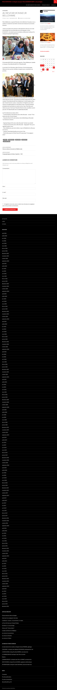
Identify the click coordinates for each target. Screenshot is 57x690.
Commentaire (6, 168)
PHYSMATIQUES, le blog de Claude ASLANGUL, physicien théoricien (17, 664)
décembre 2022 (5, 341)
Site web (5, 198)
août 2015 (4, 558)
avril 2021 (4, 389)
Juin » (53, 71)
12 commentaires (50, 47)
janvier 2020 (5, 424)
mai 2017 (4, 505)
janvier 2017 (5, 515)
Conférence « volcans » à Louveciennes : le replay (12, 620)
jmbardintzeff (14, 18)
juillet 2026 (4, 235)
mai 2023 (4, 329)
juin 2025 (4, 268)
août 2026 (4, 233)
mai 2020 (4, 417)
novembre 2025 (5, 256)
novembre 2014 (5, 581)
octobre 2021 (5, 374)
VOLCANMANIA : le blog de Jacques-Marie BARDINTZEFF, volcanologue (22, 1)
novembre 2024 (5, 286)
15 (43, 65)
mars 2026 (4, 245)
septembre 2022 (5, 349)
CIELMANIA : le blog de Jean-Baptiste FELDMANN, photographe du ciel (17, 649)
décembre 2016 (5, 518)
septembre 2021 (5, 377)
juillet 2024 (4, 296)
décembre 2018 (5, 457)
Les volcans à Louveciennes (8, 633)
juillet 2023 (4, 324)
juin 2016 (4, 533)
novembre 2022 (5, 344)
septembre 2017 (5, 495)
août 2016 (4, 528)
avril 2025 (4, 273)
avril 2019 (4, 447)
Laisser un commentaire (24, 18)
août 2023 (4, 321)
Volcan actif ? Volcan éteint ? (8, 628)
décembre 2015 (5, 548)
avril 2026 (4, 243)
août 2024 (4, 293)
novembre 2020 (5, 402)
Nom (4, 186)
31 (47, 69)
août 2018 (4, 467)
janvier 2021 (5, 397)
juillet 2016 (4, 530)
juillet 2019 (4, 440)
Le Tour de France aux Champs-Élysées (10, 623)
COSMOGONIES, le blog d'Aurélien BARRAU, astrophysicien (15, 651)
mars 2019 (4, 450)
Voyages (4, 224)
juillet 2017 (4, 500)
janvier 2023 (5, 339)
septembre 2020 (5, 407)
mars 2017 (4, 510)
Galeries (45, 11)
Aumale (5, 139)
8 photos (49, 42)
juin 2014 (4, 591)
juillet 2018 (4, 470)
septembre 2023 (5, 319)
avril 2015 (4, 568)
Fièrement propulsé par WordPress (8, 688)
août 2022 (4, 351)
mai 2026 (4, 240)
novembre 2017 (5, 490)
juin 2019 (4, 442)
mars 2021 (4, 392)
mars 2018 (4, 480)
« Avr (41, 71)
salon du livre (7, 141)
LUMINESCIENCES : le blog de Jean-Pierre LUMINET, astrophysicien (16, 659)
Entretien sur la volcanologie (8, 625)
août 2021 (4, 379)
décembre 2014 (5, 578)
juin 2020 (4, 414)
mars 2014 (4, 598)
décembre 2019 (5, 427)
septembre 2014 (5, 586)
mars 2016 (4, 540)
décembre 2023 (5, 311)
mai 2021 (4, 387)
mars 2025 (4, 276)
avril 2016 (4, 538)
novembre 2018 (5, 460)
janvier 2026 (5, 250)
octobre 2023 (5, 316)
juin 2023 (4, 326)
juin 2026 (4, 238)
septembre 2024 (5, 291)
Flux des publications (6, 676)
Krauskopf (24, 139)
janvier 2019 (5, 455)
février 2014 (4, 601)
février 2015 (4, 573)
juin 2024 (4, 298)
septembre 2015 (5, 555)
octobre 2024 (5, 288)
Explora (3, 657)
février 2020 (4, 422)
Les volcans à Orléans (6, 638)
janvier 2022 (5, 366)
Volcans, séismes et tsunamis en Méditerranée (12, 148)
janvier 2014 (5, 603)
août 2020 (4, 409)
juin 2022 (4, 354)
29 (43, 69)
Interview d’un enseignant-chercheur (10, 618)
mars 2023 (4, 334)
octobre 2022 (5, 346)
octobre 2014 (5, 583)
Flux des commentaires (7, 679)
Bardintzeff (11, 139)
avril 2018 (4, 477)
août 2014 (4, 588)
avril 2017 (4, 508)
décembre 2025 (5, 253)
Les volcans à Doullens (7, 635)
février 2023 (4, 336)
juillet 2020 (4, 412)
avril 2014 (4, 596)
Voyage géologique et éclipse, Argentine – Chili (13, 153)
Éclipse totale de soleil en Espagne (9, 615)
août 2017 (4, 498)
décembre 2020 (5, 399)
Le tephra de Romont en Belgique (9, 630)
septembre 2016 (5, 525)
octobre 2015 (5, 553)
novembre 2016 (5, 520)
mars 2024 (4, 303)
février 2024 (4, 306)
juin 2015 (4, 563)
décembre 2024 (5, 283)
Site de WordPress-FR (7, 682)
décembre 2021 (5, 369)
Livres (3, 221)
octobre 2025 (5, 258)
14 (41, 65)
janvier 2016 (5, 545)
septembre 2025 (5, 261)
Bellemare (18, 139)
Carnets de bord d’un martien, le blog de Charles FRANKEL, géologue (17, 646)
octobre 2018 (5, 462)
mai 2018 (4, 475)
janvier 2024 (5, 308)
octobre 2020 (5, 404)
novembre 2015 (5, 550)
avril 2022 (4, 359)
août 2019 (4, 437)
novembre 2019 (5, 429)
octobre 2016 (5, 523)
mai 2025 (4, 271)
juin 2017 (4, 503)
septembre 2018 (5, 465)
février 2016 (4, 543)
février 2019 (4, 452)
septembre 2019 (5, 434)
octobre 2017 (5, 492)
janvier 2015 (5, 576)
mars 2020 (4, 419)
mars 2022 (4, 361)
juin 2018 (4, 472)
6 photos (49, 23)
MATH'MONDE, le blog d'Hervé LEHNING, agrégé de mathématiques (17, 662)
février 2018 (4, 482)
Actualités (5, 10)
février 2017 (4, 513)
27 (53, 67)
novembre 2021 (5, 371)
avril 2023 (4, 331)
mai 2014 (4, 593)
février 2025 (4, 278)
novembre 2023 (5, 314)
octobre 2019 (5, 432)
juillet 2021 (4, 382)
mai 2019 (4, 445)
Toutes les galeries (45, 51)
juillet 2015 (4, 561)
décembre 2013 (5, 606)
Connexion (4, 674)
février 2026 (4, 248)
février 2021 (4, 394)
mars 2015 (4, 571)
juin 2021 (4, 384)
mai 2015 (4, 566)
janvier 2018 (5, 485)
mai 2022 (4, 356)
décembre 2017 (5, 487)
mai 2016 (4, 535)
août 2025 (4, 263)
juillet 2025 (4, 266)
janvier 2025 (5, 281)
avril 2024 (4, 301)
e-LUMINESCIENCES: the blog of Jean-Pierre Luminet (13, 654)
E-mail (4, 192)
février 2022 (4, 364)
